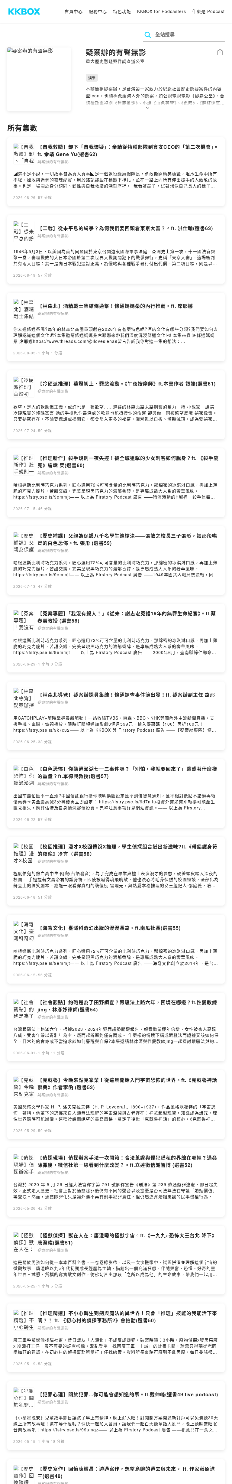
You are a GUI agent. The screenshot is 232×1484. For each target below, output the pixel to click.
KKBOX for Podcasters (161, 11)
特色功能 (122, 11)
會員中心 (74, 11)
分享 (220, 52)
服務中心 (98, 11)
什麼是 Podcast (208, 11)
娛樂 (91, 77)
